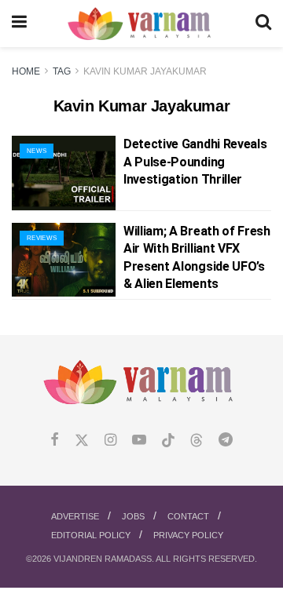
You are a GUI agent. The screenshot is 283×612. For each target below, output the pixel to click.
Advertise (75, 516)
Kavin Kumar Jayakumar (145, 71)
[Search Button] (263, 23)
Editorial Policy (90, 535)
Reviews (42, 238)
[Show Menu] (19, 23)
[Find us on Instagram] (110, 440)
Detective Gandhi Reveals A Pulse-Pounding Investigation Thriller (194, 162)
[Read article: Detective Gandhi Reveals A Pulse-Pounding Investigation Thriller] (64, 172)
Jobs (133, 516)
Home (26, 71)
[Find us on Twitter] (82, 440)
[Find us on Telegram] (226, 440)
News (36, 151)
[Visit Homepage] (141, 24)
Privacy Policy (188, 535)
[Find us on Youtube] (139, 440)
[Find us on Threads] (196, 441)
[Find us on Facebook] (54, 440)
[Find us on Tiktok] (168, 441)
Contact (188, 516)
